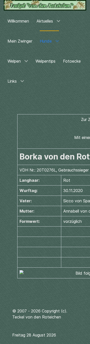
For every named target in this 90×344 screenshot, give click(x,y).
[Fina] (45, 5)
